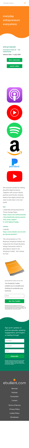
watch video (14, 66)
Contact (14, 400)
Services (14, 389)
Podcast (15, 392)
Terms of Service (14, 405)
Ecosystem (15, 396)
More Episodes (14, 60)
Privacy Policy (14, 409)
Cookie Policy (14, 413)
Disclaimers (14, 417)
